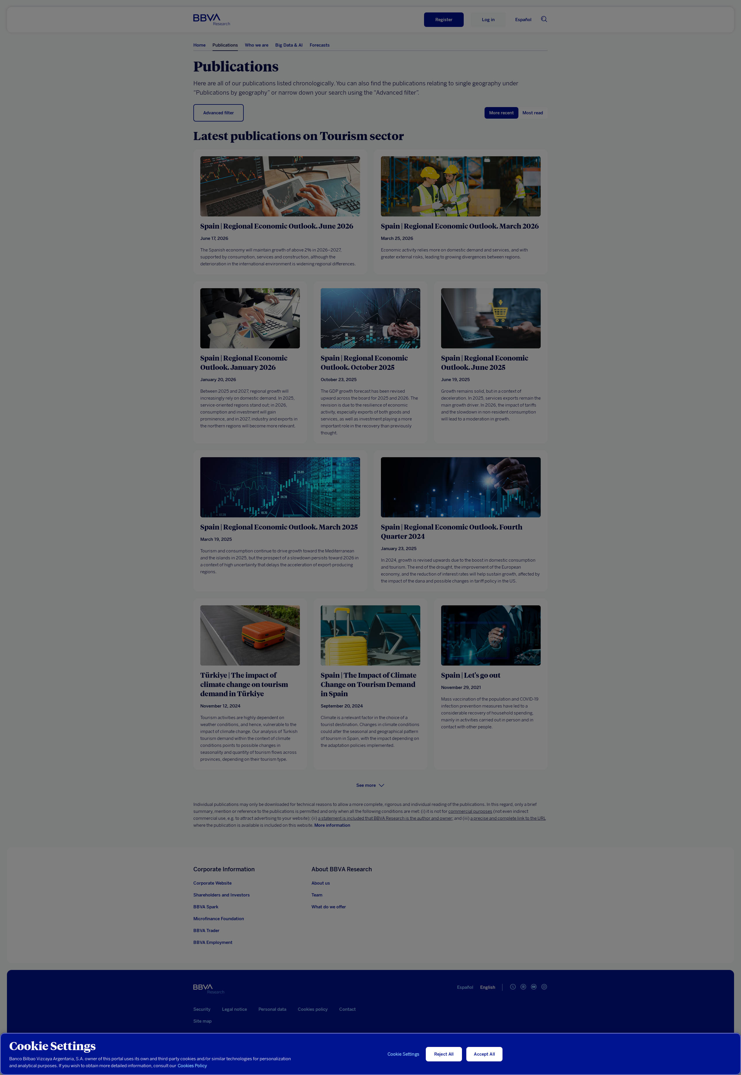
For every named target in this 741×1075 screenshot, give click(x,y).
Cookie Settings (403, 1054)
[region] (370, 1054)
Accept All (484, 1054)
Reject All (444, 1054)
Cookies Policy (192, 1065)
